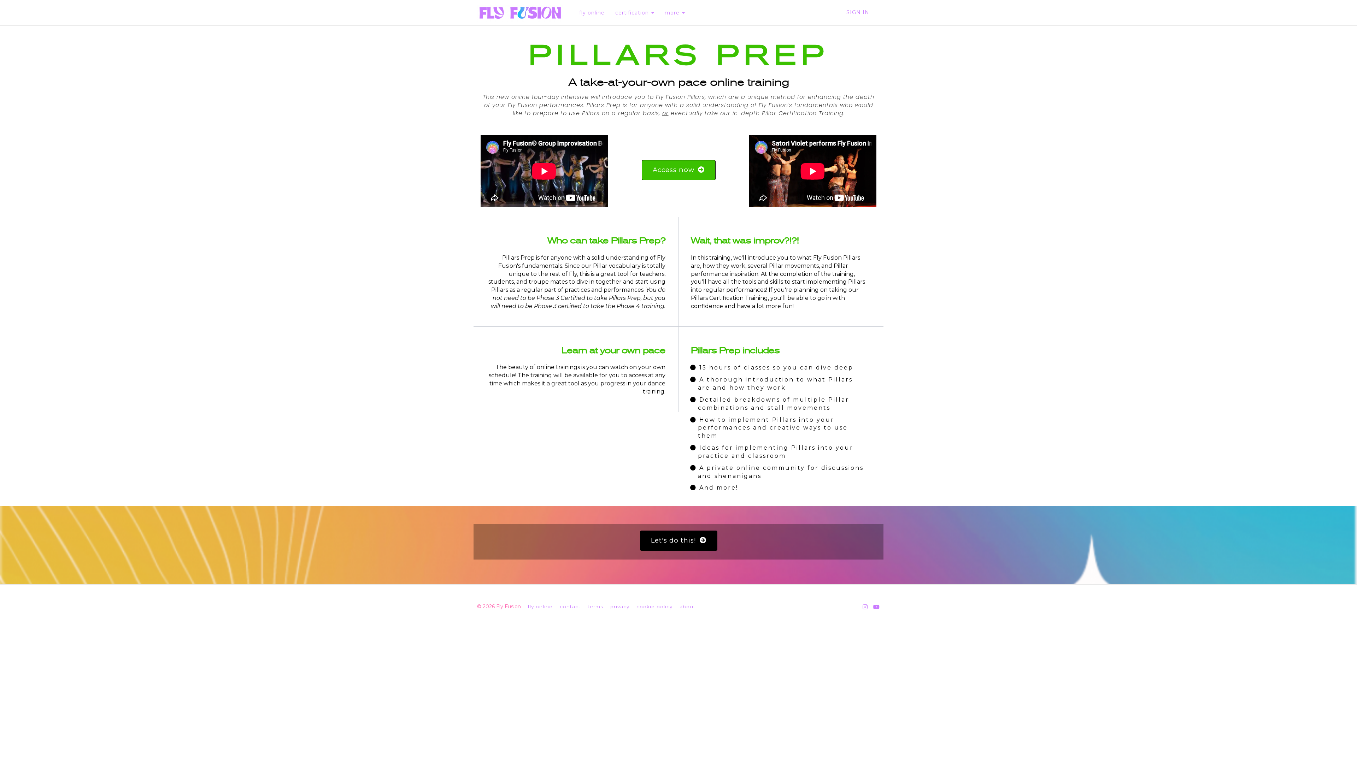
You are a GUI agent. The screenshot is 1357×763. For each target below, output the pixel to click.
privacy (619, 606)
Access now (673, 170)
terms (595, 606)
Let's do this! (673, 540)
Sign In (857, 12)
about (687, 606)
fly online (592, 13)
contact (570, 606)
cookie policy (654, 606)
